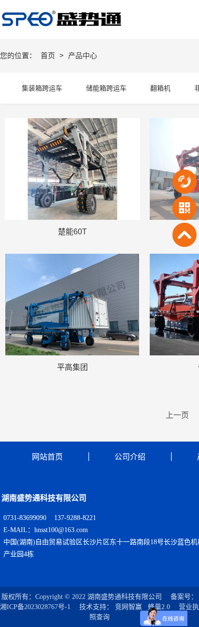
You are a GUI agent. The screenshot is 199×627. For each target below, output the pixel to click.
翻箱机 (160, 88)
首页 (49, 55)
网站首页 (47, 457)
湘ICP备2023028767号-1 (35, 607)
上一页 (177, 415)
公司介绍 (129, 457)
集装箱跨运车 (42, 88)
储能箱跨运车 (106, 88)
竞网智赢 (128, 607)
